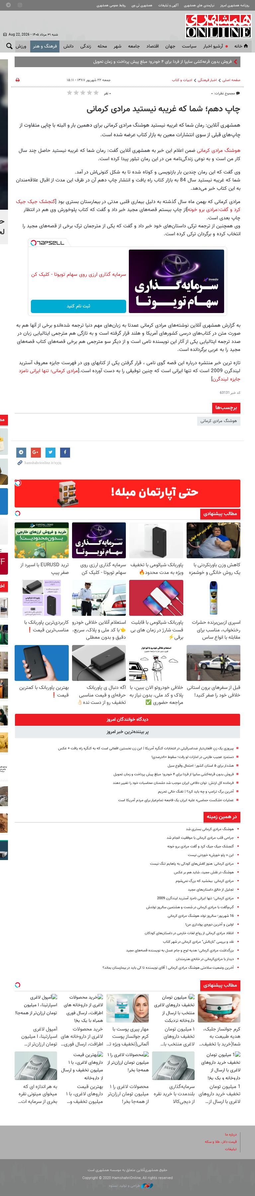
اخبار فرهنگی (207, 80)
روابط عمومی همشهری (111, 5)
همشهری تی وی (141, 5)
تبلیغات (231, 1149)
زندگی (85, 46)
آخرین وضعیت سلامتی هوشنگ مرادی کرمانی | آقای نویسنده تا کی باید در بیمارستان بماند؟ (168, 968)
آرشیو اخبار (213, 46)
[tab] (127, 719)
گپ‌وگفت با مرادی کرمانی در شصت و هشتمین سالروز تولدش (190, 907)
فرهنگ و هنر (45, 46)
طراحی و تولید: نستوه (125, 1186)
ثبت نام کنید (78, 306)
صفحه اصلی (231, 80)
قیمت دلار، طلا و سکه (221, 1142)
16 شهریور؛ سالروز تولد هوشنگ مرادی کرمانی (201, 916)
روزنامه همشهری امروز (234, 5)
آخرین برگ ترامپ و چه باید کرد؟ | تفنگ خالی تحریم (196, 792)
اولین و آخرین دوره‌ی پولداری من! (209, 924)
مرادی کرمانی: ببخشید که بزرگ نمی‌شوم (205, 881)
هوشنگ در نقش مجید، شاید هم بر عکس (204, 872)
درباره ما (231, 1135)
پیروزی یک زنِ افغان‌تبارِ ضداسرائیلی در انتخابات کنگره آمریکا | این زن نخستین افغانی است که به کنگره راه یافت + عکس (146, 748)
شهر (118, 46)
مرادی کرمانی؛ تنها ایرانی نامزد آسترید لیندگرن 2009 (195, 898)
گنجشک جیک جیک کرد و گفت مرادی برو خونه (200, 846)
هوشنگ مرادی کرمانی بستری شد (210, 829)
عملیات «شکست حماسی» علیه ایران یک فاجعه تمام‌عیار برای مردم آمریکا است (176, 800)
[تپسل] (33, 243)
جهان (170, 46)
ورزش (21, 46)
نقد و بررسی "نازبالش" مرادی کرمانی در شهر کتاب (198, 942)
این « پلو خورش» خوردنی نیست (211, 855)
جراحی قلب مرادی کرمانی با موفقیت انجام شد (200, 838)
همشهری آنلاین (215, 26)
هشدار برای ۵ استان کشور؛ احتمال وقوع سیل (201, 766)
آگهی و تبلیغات (168, 5)
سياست (189, 46)
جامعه (134, 46)
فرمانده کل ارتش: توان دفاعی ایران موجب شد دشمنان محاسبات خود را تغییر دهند (173, 783)
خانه (238, 46)
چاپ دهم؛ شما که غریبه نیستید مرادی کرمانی (163, 109)
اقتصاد (152, 46)
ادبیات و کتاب (182, 80)
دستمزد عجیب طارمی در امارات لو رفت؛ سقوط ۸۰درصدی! (192, 757)
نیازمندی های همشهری (199, 5)
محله (102, 46)
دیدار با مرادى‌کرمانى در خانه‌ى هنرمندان (205, 959)
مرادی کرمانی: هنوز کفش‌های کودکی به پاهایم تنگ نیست (192, 864)
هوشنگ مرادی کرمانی (218, 151)
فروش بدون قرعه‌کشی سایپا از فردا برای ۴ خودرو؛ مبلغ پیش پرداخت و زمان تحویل (162, 61)
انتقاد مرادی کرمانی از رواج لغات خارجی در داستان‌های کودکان (189, 933)
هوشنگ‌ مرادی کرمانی (219, 421)
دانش (68, 46)
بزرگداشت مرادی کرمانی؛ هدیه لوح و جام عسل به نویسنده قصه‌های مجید (180, 950)
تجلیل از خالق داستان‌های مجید (211, 890)
